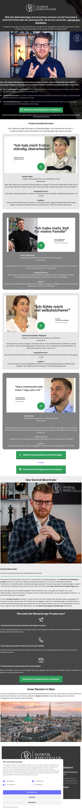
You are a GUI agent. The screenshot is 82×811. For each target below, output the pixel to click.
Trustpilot (41, 462)
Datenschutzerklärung (10, 807)
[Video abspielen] (41, 55)
